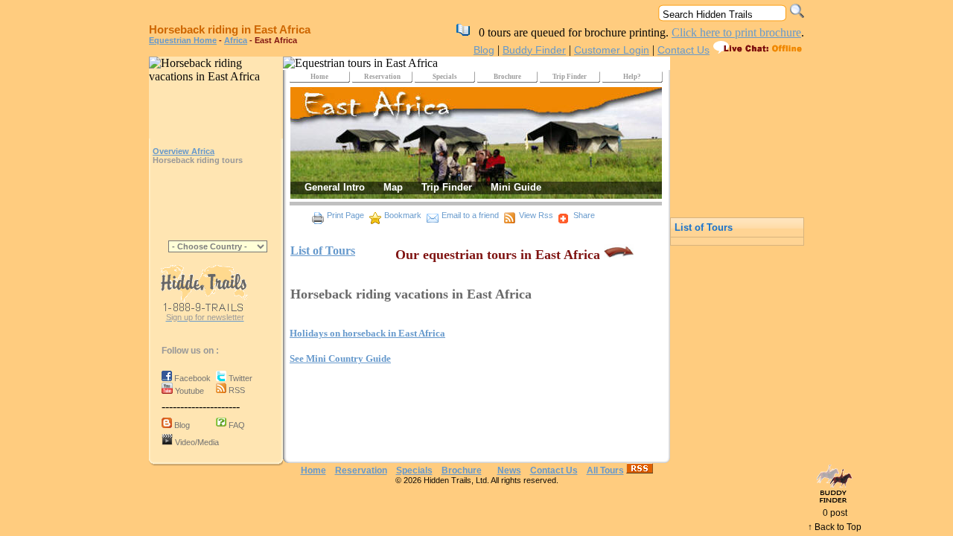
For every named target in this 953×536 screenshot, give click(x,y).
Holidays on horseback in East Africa (367, 333)
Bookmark (402, 215)
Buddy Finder (534, 50)
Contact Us (683, 50)
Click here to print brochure (736, 32)
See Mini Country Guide (340, 358)
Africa (235, 40)
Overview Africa (183, 151)
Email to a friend (470, 215)
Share (584, 215)
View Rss (536, 215)
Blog (484, 50)
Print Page (345, 215)
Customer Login (611, 50)
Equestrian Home (183, 40)
